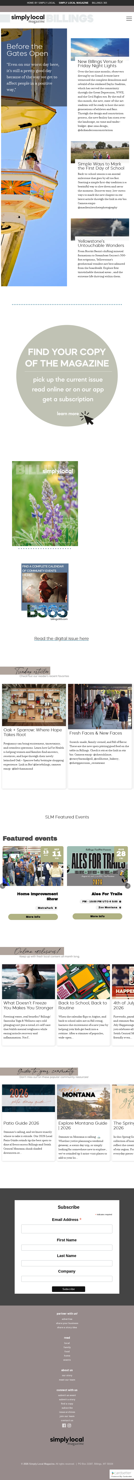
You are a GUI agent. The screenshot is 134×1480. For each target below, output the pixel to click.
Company (66, 1271)
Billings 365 (99, 3)
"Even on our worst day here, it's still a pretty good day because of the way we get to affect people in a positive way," (33, 76)
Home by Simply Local (41, 3)
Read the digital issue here (61, 638)
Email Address (66, 1220)
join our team (67, 1416)
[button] (128, 886)
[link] (97, 917)
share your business (67, 1323)
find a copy (67, 1403)
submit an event (67, 1395)
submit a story (67, 1399)
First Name (67, 1240)
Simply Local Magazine (73, 3)
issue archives (67, 1412)
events (67, 1360)
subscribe (67, 1408)
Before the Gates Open (27, 50)
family (67, 1347)
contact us (67, 1420)
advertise (67, 1319)
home (67, 1355)
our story (67, 1375)
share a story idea (67, 1327)
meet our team (67, 1379)
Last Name (66, 1256)
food (67, 1351)
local (67, 1343)
